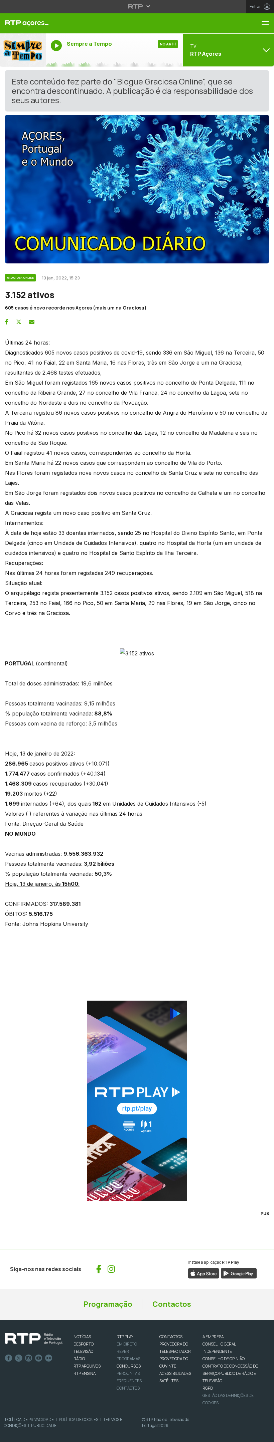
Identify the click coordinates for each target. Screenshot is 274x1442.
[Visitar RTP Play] (137, 1101)
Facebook (8, 1358)
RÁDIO (79, 1359)
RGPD (207, 1388)
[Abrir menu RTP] (137, 6)
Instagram (28, 1358)
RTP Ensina (85, 1373)
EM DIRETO (127, 1344)
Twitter (18, 1358)
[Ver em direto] (23, 50)
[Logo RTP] (33, 1339)
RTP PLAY (125, 1337)
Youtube (38, 1358)
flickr (48, 1358)
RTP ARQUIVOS (87, 1366)
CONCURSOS (129, 1366)
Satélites (168, 1381)
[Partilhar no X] (18, 322)
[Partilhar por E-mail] (31, 322)
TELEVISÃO (83, 1351)
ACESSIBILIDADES (175, 1373)
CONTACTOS (170, 1337)
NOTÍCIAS (82, 1337)
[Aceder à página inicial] (23, 23)
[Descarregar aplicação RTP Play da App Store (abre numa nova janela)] (204, 1273)
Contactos (171, 1304)
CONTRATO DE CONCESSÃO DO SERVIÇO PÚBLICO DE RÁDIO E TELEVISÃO (230, 1373)
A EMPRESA (213, 1337)
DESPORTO (84, 1344)
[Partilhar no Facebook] (6, 322)
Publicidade (43, 1425)
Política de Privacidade (29, 1419)
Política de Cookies (78, 1419)
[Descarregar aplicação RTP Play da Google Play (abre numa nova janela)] (239, 1273)
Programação (107, 1304)
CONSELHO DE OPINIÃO (223, 1359)
